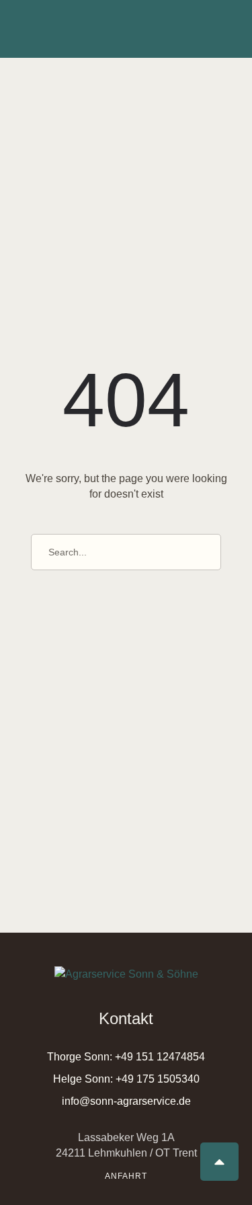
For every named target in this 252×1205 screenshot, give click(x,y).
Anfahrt (126, 1176)
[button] (126, 1056)
